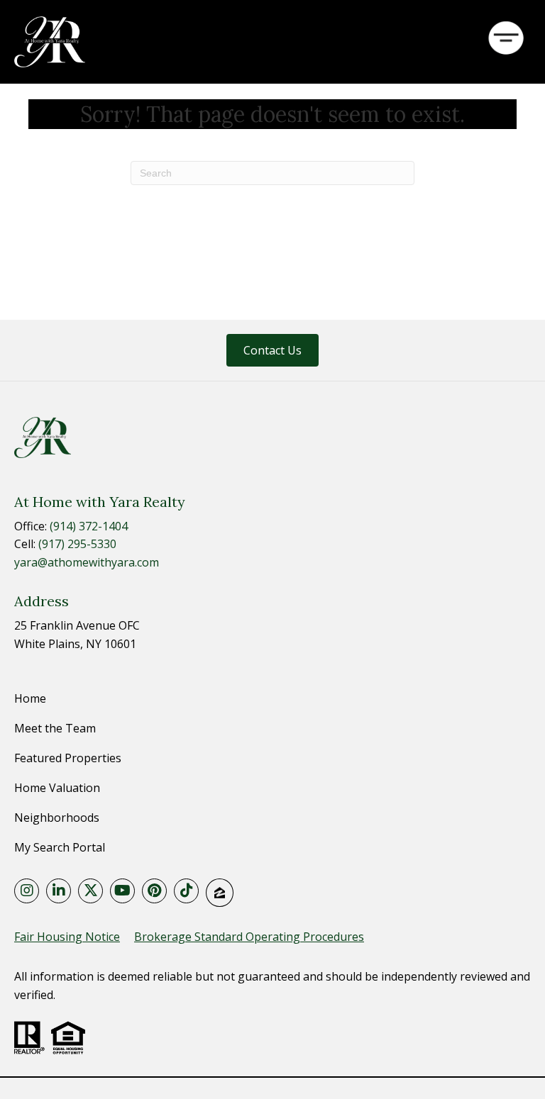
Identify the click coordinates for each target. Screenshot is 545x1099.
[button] (272, 350)
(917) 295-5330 (77, 544)
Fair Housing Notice (67, 936)
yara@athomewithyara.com (86, 562)
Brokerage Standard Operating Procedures (249, 936)
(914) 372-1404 (89, 526)
